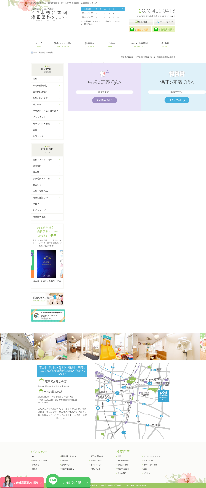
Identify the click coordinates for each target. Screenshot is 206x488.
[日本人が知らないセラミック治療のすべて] (47, 264)
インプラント (39, 117)
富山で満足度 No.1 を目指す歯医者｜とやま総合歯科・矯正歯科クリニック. (99, 485)
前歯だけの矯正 (40, 98)
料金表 (111, 45)
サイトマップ (39, 210)
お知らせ (37, 185)
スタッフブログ (96, 460)
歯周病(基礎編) (40, 85)
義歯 (35, 130)
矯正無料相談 (39, 216)
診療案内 (89, 45)
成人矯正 (37, 104)
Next (60, 263)
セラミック (38, 136)
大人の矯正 (121, 473)
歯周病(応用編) (40, 92)
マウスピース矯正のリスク (45, 111)
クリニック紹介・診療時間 (138, 45)
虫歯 (35, 79)
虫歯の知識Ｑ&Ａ (41, 191)
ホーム (39, 45)
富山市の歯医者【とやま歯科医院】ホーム (138, 57)
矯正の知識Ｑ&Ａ (41, 197)
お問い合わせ (96, 469)
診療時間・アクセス (42, 178)
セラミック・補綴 (41, 123)
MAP (172, 16)
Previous (34, 263)
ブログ (36, 204)
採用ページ (65, 465)
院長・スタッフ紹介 (63, 45)
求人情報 (165, 45)
